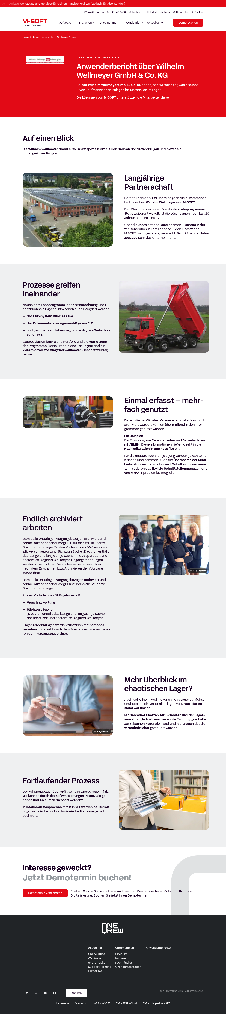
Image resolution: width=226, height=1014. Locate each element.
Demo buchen (188, 23)
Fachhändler (123, 963)
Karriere (120, 958)
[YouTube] (45, 993)
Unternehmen (124, 948)
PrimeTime (95, 971)
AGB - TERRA (126, 1003)
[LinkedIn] (27, 993)
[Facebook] (54, 993)
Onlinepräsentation (128, 967)
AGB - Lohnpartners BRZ (156, 1003)
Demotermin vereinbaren (45, 893)
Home (26, 37)
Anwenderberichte (43, 37)
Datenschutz (81, 1003)
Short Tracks (96, 963)
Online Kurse (96, 954)
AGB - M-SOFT (102, 1003)
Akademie (95, 948)
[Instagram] (36, 993)
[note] (197, 570)
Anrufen (76, 993)
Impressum (62, 1003)
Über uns (121, 954)
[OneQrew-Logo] (113, 928)
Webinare (94, 958)
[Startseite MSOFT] (35, 22)
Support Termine (99, 967)
